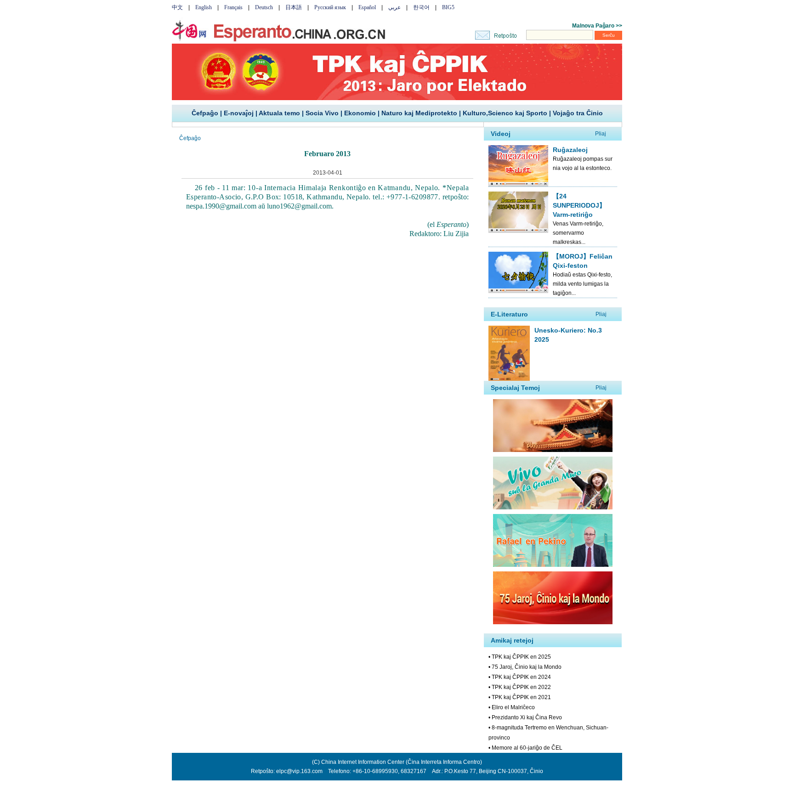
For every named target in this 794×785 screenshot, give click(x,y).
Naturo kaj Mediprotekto (419, 113)
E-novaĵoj (239, 113)
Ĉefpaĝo (205, 113)
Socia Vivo (322, 113)
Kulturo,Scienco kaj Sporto (505, 113)
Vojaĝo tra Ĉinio (578, 113)
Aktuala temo (279, 113)
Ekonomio (360, 113)
